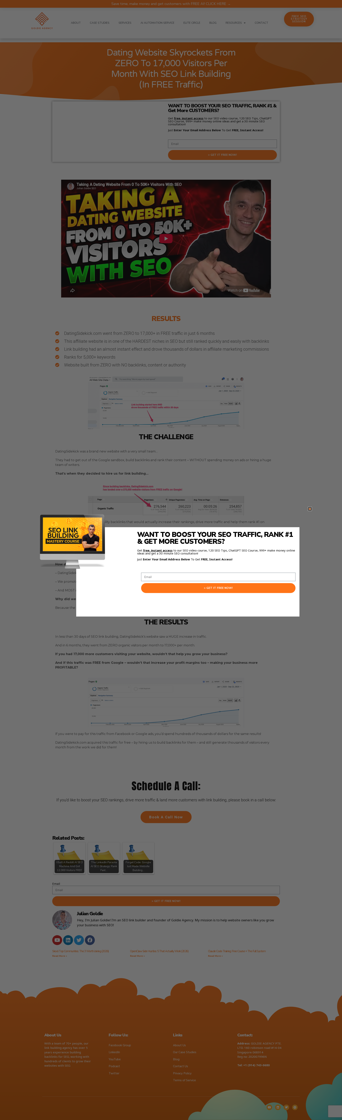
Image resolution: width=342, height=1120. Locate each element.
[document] (171, 560)
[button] (309, 508)
